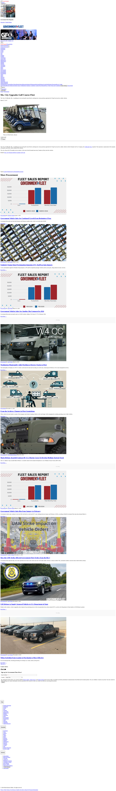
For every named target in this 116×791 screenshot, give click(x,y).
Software (2, 77)
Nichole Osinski (11, 215)
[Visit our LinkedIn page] (2, 669)
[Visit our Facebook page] (1, 669)
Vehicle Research (4, 82)
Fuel (1, 53)
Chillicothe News (88, 146)
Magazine (24, 84)
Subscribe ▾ (3, 3)
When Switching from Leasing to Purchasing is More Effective (22, 658)
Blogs (12, 84)
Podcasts (37, 84)
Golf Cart (12, 171)
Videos (14, 84)
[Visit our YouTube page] (5, 669)
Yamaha (16, 171)
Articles (13, 1)
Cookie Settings (64, 85)
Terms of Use (9, 789)
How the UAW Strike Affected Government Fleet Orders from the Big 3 (25, 558)
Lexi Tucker (10, 654)
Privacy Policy (48, 85)
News (10, 1)
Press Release (42, 85)
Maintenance (3, 60)
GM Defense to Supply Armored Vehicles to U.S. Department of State (24, 604)
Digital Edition (8, 22)
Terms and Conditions (55, 85)
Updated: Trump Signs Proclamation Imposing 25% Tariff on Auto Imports (26, 265)
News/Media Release (12, 454)
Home (2, 91)
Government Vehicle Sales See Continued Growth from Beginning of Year (26, 218)
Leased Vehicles (7, 171)
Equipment (3, 48)
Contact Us (19, 85)
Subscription (3, 85)
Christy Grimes (11, 554)
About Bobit (70, 85)
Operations (3, 65)
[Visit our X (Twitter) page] (4, 669)
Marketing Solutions (26, 85)
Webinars (41, 84)
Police (2, 67)
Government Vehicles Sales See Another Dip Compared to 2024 (22, 311)
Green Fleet (3, 57)
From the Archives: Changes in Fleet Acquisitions (18, 411)
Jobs (47, 84)
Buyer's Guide (59, 84)
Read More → (4, 223)
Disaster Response (4, 45)
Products (20, 84)
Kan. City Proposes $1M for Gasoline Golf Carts (14, 152)
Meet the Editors (9, 85)
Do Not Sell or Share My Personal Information (28, 789)
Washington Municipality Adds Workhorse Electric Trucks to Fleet (24, 365)
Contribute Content (34, 85)
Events (2, 50)
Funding (2, 55)
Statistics (28, 84)
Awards (45, 84)
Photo (17, 84)
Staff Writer (10, 262)
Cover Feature (6, 1)
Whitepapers (33, 84)
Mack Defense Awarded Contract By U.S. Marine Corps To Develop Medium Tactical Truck (32, 458)
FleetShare (3, 84)
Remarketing (3, 72)
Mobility (2, 62)
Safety (2, 74)
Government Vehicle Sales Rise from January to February (21, 511)
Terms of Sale (15, 789)
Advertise (15, 85)
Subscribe (3, 22)
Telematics (3, 79)
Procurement (3, 69)
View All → (3, 664)
